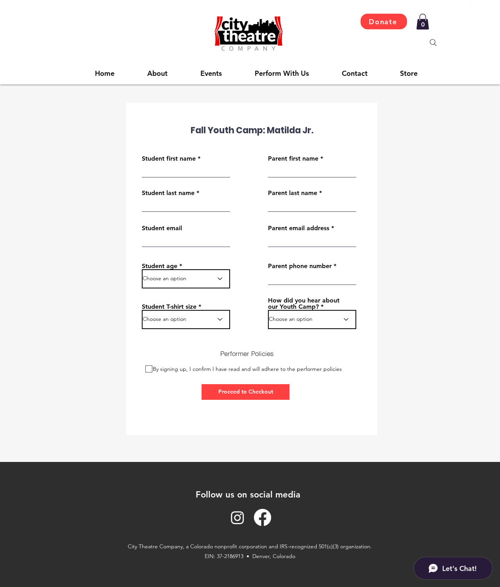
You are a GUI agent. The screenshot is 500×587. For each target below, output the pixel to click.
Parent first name (293, 159)
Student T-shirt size (169, 307)
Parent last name (292, 193)
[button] (422, 22)
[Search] (433, 42)
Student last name (168, 193)
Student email (162, 228)
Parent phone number (300, 266)
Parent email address (298, 228)
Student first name (169, 159)
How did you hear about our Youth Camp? (303, 303)
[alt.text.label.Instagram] (465, 6)
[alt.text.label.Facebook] (482, 6)
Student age (159, 266)
